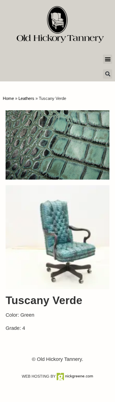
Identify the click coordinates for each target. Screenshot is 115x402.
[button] (107, 59)
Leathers (26, 98)
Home (8, 98)
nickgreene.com (78, 376)
